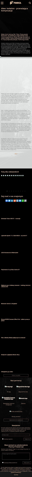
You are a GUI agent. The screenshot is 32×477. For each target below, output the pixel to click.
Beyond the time (23, 391)
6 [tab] (18, 191)
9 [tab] (25, 191)
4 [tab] (14, 191)
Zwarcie (23, 403)
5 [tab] (16, 191)
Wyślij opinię (27, 462)
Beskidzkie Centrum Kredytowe (8, 404)
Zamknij (16, 474)
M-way (9, 391)
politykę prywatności (12, 462)
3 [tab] (11, 191)
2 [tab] (9, 191)
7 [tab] (20, 191)
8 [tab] (22, 191)
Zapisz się (27, 439)
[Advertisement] (16, 73)
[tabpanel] (1, 182)
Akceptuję (8, 439)
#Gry (16, 154)
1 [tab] (7, 191)
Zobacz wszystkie (16, 375)
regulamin (10, 439)
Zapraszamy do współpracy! (16, 420)
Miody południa (16, 416)
